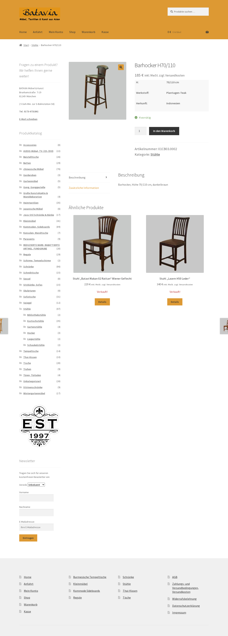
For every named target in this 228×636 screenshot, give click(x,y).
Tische (27, 363)
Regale (27, 254)
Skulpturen (29, 290)
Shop (72, 32)
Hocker (31, 332)
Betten (27, 163)
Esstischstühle (35, 321)
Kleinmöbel (29, 221)
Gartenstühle (34, 326)
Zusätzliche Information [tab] (84, 188)
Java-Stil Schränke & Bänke (38, 214)
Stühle (35, 45)
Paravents (29, 239)
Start (26, 45)
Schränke (28, 266)
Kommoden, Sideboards (36, 226)
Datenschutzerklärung (186, 605)
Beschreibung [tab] (77, 177)
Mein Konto (56, 32)
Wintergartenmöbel (34, 393)
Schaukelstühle (36, 345)
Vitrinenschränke (32, 387)
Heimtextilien (30, 202)
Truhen (27, 369)
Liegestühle (33, 339)
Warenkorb (88, 32)
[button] (121, 67)
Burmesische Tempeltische (89, 577)
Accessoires (30, 145)
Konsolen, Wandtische (35, 232)
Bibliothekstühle (36, 314)
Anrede (23, 484)
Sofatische (29, 296)
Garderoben (29, 175)
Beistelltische (31, 157)
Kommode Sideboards (86, 590)
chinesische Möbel (33, 169)
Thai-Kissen (30, 357)
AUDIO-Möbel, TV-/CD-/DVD (38, 151)
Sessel (26, 278)
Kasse (105, 32)
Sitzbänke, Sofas (32, 284)
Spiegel (27, 302)
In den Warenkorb (164, 131)
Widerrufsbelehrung (184, 599)
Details (102, 301)
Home (23, 32)
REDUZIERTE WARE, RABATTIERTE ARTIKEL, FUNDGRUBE (41, 246)
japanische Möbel (33, 208)
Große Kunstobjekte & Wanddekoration (35, 194)
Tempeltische (30, 351)
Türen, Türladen (32, 375)
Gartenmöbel (30, 181)
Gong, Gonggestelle (34, 187)
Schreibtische (31, 272)
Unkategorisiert (32, 381)
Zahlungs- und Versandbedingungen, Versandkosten (185, 588)
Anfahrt (38, 32)
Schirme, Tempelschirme (37, 260)
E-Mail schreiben (28, 119)
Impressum (179, 612)
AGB (174, 577)
